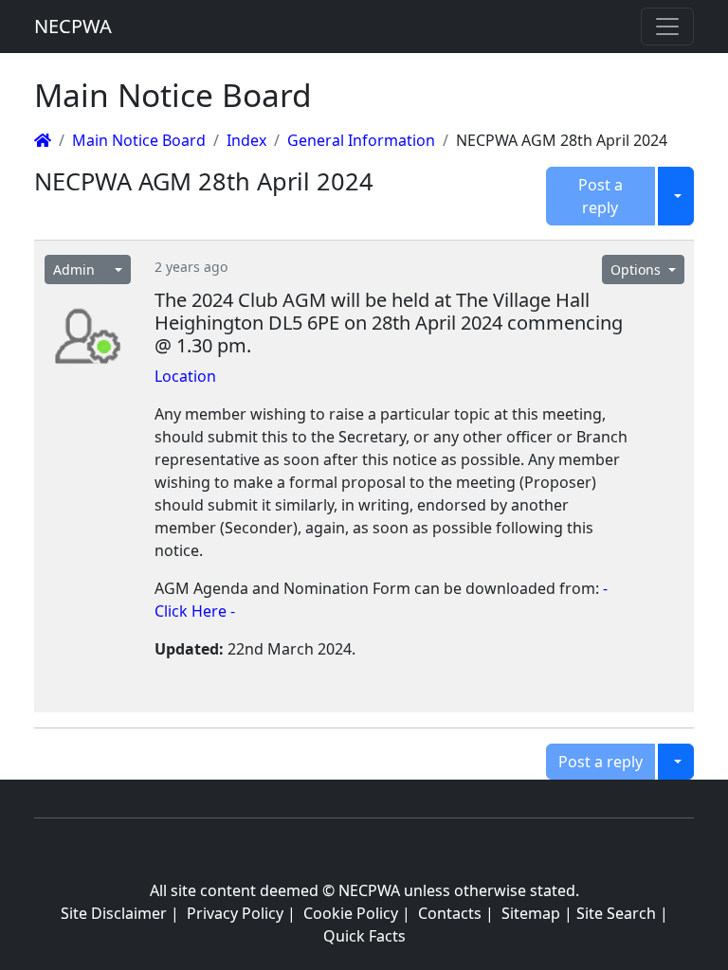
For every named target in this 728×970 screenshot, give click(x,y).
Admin (74, 269)
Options (637, 269)
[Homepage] (42, 140)
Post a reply (600, 196)
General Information (361, 140)
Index (246, 140)
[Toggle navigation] (667, 26)
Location (185, 376)
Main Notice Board (139, 140)
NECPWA (73, 26)
